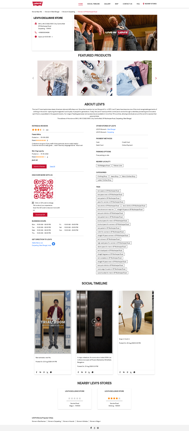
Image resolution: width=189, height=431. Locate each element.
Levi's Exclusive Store (74, 391)
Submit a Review (39, 166)
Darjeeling (110, 132)
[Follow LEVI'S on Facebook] (91, 427)
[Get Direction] (53, 245)
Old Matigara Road (104, 165)
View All (52, 166)
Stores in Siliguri (95, 421)
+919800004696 (43, 32)
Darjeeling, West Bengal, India (41, 245)
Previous (33, 78)
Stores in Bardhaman (39, 421)
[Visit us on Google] (94, 427)
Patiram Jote (118, 165)
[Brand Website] (97, 427)
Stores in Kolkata (82, 421)
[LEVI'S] (37, 4)
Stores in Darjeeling (54, 421)
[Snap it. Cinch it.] (136, 335)
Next (156, 78)
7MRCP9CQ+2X (37, 243)
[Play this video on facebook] (52, 322)
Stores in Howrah (68, 421)
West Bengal (111, 129)
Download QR (40, 215)
